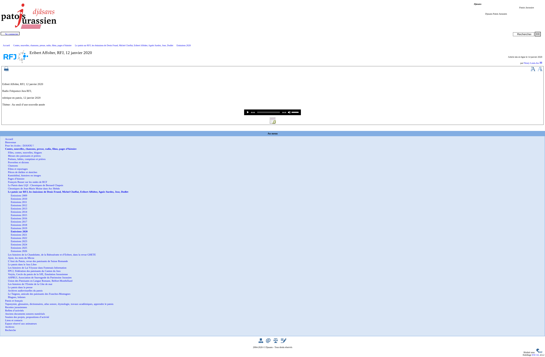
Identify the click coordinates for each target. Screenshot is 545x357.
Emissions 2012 (19, 205)
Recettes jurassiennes (16, 307)
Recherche (10, 330)
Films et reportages (18, 168)
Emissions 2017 (19, 221)
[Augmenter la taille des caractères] (532, 70)
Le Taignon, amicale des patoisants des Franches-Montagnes (39, 293)
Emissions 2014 (19, 211)
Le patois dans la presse (20, 287)
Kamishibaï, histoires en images (24, 175)
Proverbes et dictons (18, 162)
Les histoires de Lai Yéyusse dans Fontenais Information (37, 267)
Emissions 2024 (19, 244)
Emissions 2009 (19, 195)
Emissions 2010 (19, 198)
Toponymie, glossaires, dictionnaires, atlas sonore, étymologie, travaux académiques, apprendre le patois (59, 304)
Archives (9, 326)
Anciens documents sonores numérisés (25, 313)
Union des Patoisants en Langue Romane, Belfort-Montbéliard (40, 280)
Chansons (13, 165)
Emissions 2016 (19, 218)
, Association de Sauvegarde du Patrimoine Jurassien (40, 277)
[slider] (295, 112)
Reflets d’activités (14, 310)
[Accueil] (28, 28)
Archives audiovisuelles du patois (25, 290)
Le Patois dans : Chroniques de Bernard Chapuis (35, 185)
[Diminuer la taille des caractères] (540, 70)
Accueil (6, 45)
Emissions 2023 (19, 241)
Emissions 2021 (19, 234)
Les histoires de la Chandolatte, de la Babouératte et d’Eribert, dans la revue (52, 254)
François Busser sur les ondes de (27, 182)
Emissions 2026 (19, 251)
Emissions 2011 (19, 202)
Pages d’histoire (16, 178)
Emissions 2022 (19, 238)
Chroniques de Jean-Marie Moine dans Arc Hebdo (34, 188)
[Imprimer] (6, 70)
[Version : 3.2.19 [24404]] (539, 352)
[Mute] (289, 112)
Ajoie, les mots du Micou (21, 257)
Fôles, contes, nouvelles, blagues (25, 152)
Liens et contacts (13, 320)
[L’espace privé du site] (283, 342)
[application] (272, 112)
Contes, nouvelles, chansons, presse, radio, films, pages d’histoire (42, 45)
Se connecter (11, 34)
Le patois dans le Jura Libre (22, 264)
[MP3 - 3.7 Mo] (272, 123)
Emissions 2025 (19, 247)
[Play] (247, 112)
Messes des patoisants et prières (24, 155)
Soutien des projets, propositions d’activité (27, 317)
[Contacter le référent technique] (268, 342)
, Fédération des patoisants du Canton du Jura (34, 271)
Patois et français (14, 300)
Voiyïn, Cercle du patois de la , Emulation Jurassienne (38, 274)
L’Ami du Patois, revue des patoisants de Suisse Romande (38, 261)
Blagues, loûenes (16, 297)
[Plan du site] (261, 342)
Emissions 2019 (19, 228)
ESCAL (535, 355)
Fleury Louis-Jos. (531, 63)
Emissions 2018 (19, 224)
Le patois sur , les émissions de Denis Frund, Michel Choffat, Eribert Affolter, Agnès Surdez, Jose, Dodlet (124, 45)
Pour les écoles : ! (19, 145)
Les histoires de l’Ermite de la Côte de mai (30, 284)
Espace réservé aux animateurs (21, 323)
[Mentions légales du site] (276, 342)
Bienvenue (10, 142)
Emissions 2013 (19, 208)
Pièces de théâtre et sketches (22, 172)
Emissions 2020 (184, 45)
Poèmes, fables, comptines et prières (27, 159)
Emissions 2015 (19, 215)
